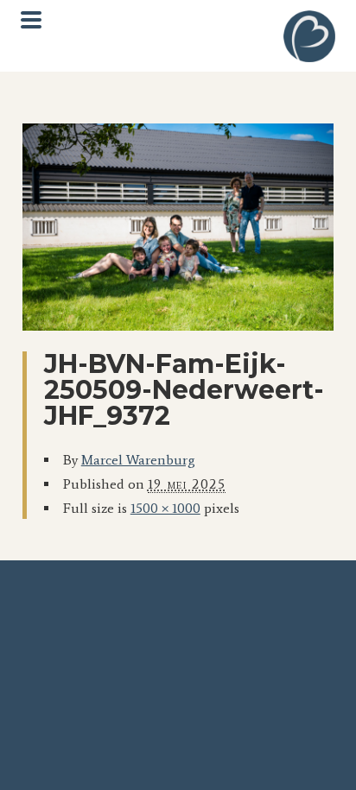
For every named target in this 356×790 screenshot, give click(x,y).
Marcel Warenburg (138, 460)
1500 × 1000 (165, 508)
